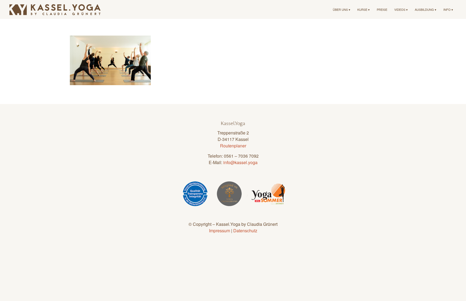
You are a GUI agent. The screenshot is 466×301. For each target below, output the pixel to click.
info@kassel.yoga (240, 162)
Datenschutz (245, 230)
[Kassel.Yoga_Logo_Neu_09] (55, 9)
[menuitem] (341, 9)
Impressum (219, 230)
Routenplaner (233, 146)
